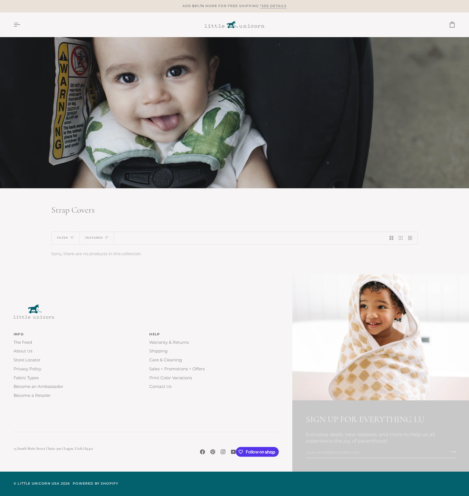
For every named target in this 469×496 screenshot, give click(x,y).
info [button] (19, 334)
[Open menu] (22, 24)
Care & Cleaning (165, 360)
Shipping (158, 351)
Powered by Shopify (95, 483)
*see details (273, 6)
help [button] (154, 334)
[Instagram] (223, 451)
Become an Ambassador (38, 386)
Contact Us (160, 386)
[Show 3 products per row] (400, 238)
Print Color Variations (170, 377)
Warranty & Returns (169, 342)
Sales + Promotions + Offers (177, 369)
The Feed (23, 342)
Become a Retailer (32, 395)
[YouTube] (233, 451)
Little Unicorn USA (38, 483)
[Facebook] (202, 451)
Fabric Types (26, 377)
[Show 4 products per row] (411, 238)
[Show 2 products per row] (391, 238)
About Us (23, 351)
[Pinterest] (212, 451)
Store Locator (27, 360)
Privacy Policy (27, 369)
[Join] (450, 452)
